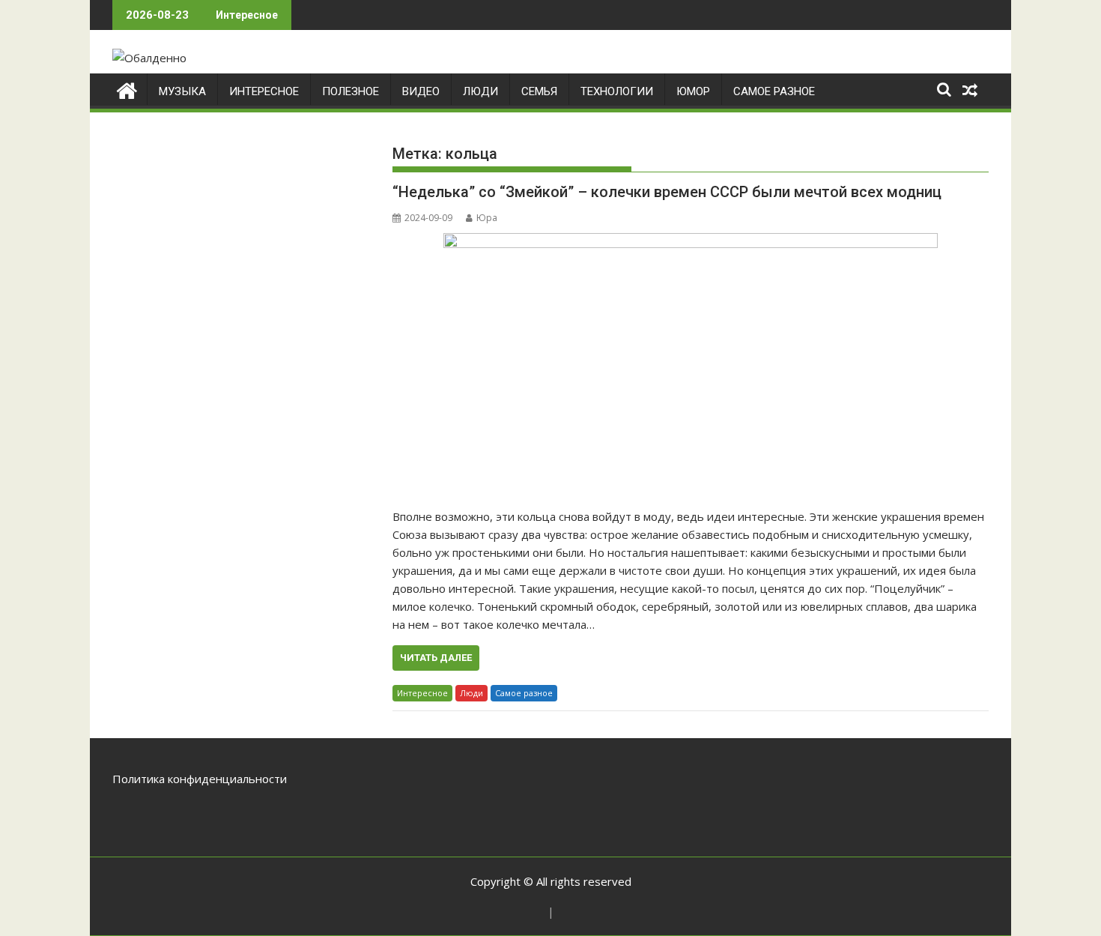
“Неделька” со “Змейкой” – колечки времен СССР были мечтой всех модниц (666, 192)
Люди (480, 91)
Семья (539, 91)
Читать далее (436, 657)
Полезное (350, 91)
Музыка (182, 91)
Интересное (264, 91)
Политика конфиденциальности (199, 778)
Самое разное (774, 91)
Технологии (616, 91)
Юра (486, 217)
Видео (421, 91)
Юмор (693, 91)
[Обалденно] (127, 89)
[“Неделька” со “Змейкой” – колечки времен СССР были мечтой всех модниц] (690, 362)
